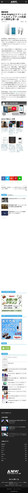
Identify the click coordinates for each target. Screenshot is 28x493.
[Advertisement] (14, 6)
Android (3, 454)
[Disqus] (14, 238)
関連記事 (4, 195)
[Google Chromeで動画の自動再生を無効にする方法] (4, 422)
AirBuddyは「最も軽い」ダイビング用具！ (7, 188)
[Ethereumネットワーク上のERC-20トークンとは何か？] (4, 213)
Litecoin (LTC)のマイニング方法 (17, 198)
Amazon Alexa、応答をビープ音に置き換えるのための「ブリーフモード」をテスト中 (12, 148)
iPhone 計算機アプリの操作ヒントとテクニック (4, 130)
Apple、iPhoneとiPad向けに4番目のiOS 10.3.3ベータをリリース (12, 131)
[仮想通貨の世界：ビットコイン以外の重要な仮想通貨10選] (4, 206)
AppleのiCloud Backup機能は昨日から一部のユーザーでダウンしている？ (4, 147)
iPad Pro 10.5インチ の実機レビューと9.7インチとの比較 (20, 189)
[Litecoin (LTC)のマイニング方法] (4, 200)
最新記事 (6, 11)
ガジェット (3, 458)
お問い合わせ (11, 363)
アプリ (6, 9)
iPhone (2, 446)
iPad (2, 456)
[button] (26, 2)
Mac (2, 452)
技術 (2, 460)
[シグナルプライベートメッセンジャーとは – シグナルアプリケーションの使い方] (4, 434)
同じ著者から (10, 195)
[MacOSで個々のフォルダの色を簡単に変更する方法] (4, 428)
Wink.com (15, 91)
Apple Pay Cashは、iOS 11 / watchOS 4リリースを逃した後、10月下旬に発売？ (19, 148)
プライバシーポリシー (12, 357)
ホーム (2, 9)
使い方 (2, 450)
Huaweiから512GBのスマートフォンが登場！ (19, 130)
